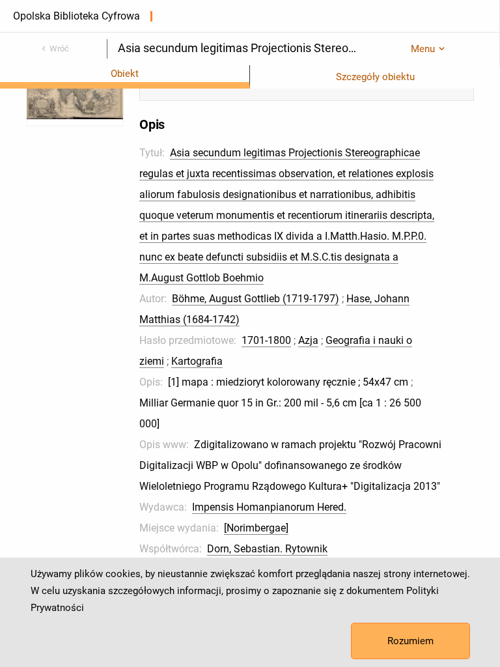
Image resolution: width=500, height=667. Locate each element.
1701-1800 (266, 340)
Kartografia (197, 361)
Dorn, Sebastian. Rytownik (267, 549)
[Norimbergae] (256, 528)
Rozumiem (410, 641)
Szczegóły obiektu (375, 77)
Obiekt (125, 73)
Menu (423, 49)
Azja (308, 340)
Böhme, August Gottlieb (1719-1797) (255, 298)
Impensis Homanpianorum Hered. (269, 507)
